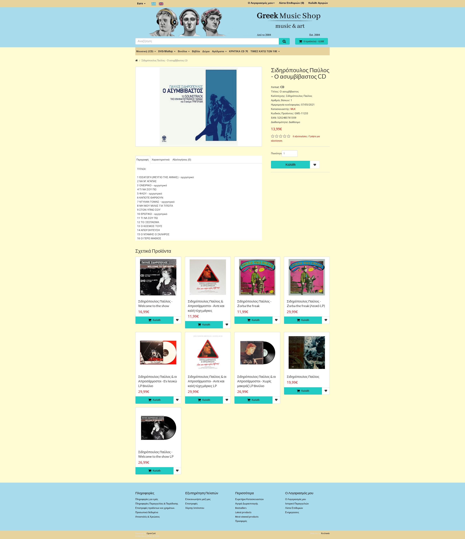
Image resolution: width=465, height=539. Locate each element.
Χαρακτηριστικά (160, 159)
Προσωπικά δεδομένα (146, 512)
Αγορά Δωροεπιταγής (246, 503)
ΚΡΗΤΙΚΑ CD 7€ (238, 51)
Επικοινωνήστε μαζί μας (198, 499)
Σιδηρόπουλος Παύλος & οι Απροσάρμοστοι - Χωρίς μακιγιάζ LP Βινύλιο (256, 381)
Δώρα (206, 51)
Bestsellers (240, 508)
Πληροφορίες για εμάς (146, 499)
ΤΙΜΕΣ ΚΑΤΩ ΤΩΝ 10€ (264, 51)
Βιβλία (196, 51)
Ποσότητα (275, 153)
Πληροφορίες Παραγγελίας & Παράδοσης (156, 503)
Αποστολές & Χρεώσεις (147, 516)
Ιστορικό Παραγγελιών (297, 503)
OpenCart (151, 533)
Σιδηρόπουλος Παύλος (303, 377)
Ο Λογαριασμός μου (260, 2)
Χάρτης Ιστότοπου (194, 508)
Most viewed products (246, 516)
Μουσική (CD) (145, 51)
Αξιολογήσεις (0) (182, 159)
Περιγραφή (142, 159)
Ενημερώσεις (292, 512)
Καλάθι (291, 164)
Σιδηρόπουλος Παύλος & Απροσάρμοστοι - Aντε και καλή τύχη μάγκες (206, 305)
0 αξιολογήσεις (300, 136)
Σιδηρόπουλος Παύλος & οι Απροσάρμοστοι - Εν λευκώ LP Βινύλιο (157, 381)
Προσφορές (241, 521)
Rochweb (325, 533)
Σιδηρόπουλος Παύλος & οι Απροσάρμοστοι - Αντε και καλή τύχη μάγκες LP (207, 381)
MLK (293, 109)
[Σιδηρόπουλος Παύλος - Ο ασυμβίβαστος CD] (198, 107)
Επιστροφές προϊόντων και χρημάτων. (155, 508)
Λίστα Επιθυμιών (294, 508)
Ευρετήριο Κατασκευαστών (249, 499)
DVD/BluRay (166, 51)
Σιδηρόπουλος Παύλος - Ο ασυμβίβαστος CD (164, 60)
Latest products (243, 512)
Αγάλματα (218, 51)
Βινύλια (183, 51)
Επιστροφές (191, 503)
